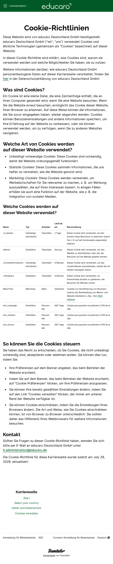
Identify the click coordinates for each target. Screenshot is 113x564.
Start (26, 498)
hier (6, 79)
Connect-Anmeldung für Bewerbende (73, 537)
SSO (40, 537)
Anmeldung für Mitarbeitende (19, 537)
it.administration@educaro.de (25, 450)
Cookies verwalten (26, 513)
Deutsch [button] (103, 537)
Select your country (26, 502)
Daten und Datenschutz (26, 507)
